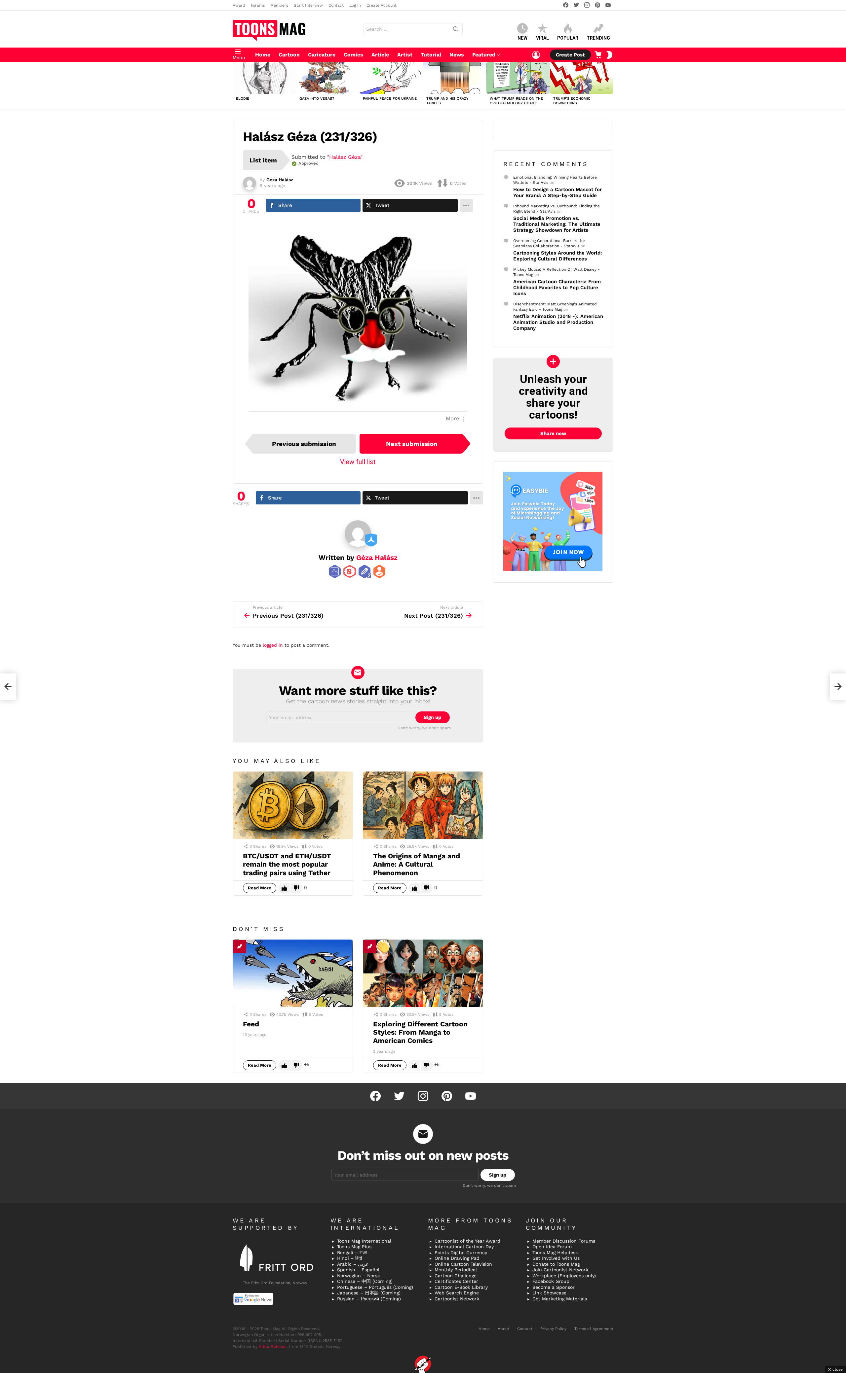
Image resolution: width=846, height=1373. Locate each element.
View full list (358, 462)
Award (239, 5)
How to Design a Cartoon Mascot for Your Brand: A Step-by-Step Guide (557, 192)
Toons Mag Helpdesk (555, 1252)
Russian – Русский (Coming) (369, 1298)
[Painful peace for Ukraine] (391, 78)
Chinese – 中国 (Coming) (365, 1281)
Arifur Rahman (273, 1346)
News (456, 54)
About (503, 1328)
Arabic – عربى (352, 1264)
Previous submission (304, 444)
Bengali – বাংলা (352, 1252)
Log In (355, 5)
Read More (259, 887)
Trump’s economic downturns (572, 100)
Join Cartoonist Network (560, 1269)
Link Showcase (549, 1292)
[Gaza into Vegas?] (328, 78)
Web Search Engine (457, 1292)
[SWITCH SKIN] (609, 54)
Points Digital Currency (461, 1252)
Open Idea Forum (552, 1246)
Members (279, 5)
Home (262, 54)
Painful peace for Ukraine (390, 98)
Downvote (296, 888)
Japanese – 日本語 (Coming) (369, 1292)
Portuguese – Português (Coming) (375, 1287)
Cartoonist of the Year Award (467, 1241)
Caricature (321, 54)
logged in (273, 645)
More (452, 418)
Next (610, 86)
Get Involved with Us (556, 1258)
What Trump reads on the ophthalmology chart (516, 100)
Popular (567, 38)
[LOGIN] (536, 54)
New (522, 38)
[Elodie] (264, 78)
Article (380, 54)
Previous (236, 86)
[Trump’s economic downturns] (581, 78)
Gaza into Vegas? (316, 98)
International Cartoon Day (464, 1246)
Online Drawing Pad (457, 1258)
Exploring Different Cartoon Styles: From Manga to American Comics (420, 1032)
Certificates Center (456, 1281)
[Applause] (383, 946)
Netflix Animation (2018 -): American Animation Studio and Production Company (558, 322)
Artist (404, 54)
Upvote (284, 888)
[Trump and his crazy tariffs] (454, 78)
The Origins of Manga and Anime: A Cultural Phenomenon (416, 864)
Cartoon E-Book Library (461, 1287)
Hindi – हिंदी (349, 1258)
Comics (353, 54)
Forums (258, 5)
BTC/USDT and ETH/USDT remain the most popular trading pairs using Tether (287, 864)
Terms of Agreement (593, 1328)
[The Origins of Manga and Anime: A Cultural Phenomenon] (423, 805)
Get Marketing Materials (559, 1298)
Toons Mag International (364, 1241)
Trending (598, 38)
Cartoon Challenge (456, 1275)
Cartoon (289, 54)
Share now (553, 433)
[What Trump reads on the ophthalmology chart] (518, 78)
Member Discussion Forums (563, 1241)
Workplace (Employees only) (564, 1275)
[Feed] (293, 973)
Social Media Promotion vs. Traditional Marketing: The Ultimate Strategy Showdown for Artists (556, 224)
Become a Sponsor (553, 1287)
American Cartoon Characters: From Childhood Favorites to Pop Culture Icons (557, 287)
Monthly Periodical (456, 1269)
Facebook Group (550, 1281)
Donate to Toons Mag (556, 1264)
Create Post (570, 55)
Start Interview (308, 5)
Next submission (412, 444)
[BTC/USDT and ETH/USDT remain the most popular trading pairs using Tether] (293, 805)
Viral (542, 38)
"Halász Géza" (345, 157)
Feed (251, 1024)
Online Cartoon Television (463, 1264)
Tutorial (431, 54)
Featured (483, 54)
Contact (336, 5)
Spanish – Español (358, 1269)
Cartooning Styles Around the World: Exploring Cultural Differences (557, 256)
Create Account (381, 5)
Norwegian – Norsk (358, 1275)
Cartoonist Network (457, 1298)
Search (455, 30)
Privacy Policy (553, 1328)
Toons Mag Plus (354, 1246)
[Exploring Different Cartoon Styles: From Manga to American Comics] (423, 973)
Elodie (242, 98)
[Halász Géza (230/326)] (8, 686)
